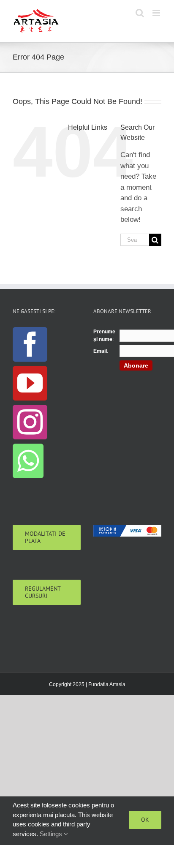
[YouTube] (30, 383)
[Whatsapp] (28, 461)
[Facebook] (30, 344)
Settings (52, 833)
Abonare (136, 365)
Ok (145, 819)
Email (100, 351)
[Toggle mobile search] (140, 12)
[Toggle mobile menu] (156, 12)
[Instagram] (30, 422)
